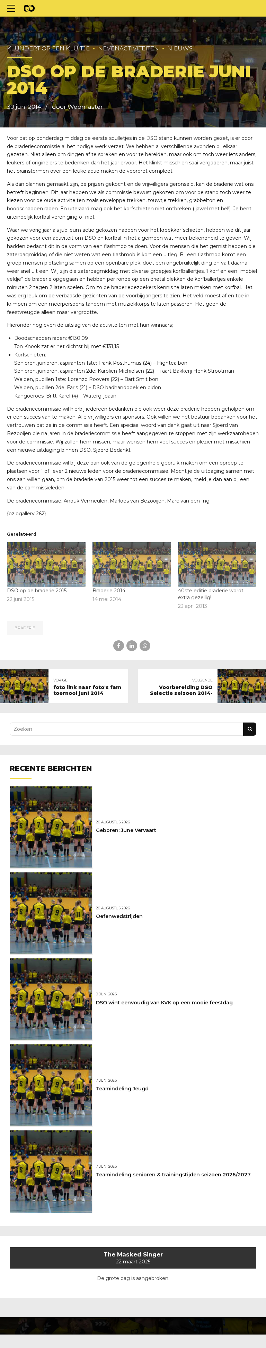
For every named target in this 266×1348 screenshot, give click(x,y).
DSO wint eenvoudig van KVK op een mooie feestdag (164, 1003)
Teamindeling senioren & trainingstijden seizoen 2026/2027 (173, 1175)
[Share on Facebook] (118, 645)
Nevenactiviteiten (128, 48)
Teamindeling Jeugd (122, 1089)
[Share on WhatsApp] (145, 645)
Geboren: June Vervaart (126, 830)
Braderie (25, 627)
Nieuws (180, 48)
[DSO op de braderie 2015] (46, 564)
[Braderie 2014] (131, 564)
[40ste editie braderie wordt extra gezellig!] (217, 564)
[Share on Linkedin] (131, 645)
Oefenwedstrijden (119, 916)
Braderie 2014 (108, 590)
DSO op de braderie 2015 (36, 590)
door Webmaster (77, 106)
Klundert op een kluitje (48, 48)
